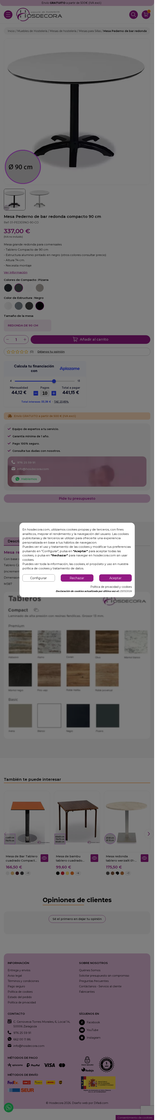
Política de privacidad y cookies (111, 587)
